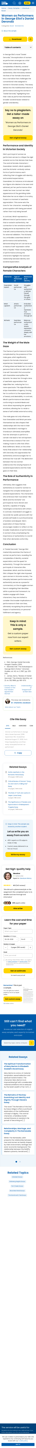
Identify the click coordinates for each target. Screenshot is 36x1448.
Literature (25, 8)
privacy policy (24, 961)
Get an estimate (18, 971)
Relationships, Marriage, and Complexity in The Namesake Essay (17, 1131)
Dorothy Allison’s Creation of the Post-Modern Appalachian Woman (10, 690)
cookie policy (23, 1441)
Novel (4, 11)
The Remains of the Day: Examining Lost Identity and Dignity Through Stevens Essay (17, 1099)
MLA (14, 726)
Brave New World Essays (17, 1191)
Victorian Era (19, 26)
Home (4, 8)
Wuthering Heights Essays (17, 1181)
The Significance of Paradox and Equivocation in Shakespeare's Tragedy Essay (19, 804)
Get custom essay (18, 648)
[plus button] (30, 947)
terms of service (12, 961)
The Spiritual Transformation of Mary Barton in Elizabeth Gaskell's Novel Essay (17, 1066)
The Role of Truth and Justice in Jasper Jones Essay (19, 794)
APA (7, 726)
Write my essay (18, 854)
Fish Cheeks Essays (17, 1186)
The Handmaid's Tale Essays (17, 1195)
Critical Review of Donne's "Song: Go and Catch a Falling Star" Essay (19, 783)
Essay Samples (14, 8)
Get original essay (18, 138)
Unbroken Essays (17, 1177)
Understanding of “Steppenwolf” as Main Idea (26, 689)
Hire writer (18, 908)
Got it (18, 1444)
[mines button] (6, 947)
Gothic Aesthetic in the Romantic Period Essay (16, 773)
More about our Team (12, 707)
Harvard (22, 726)
